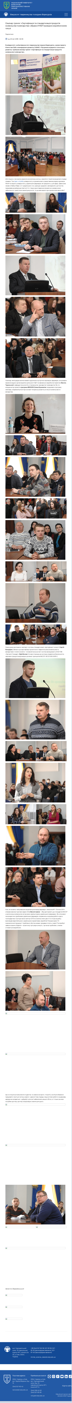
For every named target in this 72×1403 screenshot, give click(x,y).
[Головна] (7, 1379)
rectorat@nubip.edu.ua (20, 1390)
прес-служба (18, 181)
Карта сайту (67, 1386)
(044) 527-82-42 (17, 1386)
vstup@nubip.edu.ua (37, 1396)
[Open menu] (66, 14)
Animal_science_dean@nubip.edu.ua (43, 1357)
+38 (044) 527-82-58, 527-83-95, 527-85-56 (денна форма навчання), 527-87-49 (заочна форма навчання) (43, 1350)
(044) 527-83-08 (36, 1392)
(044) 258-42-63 (36, 1390)
